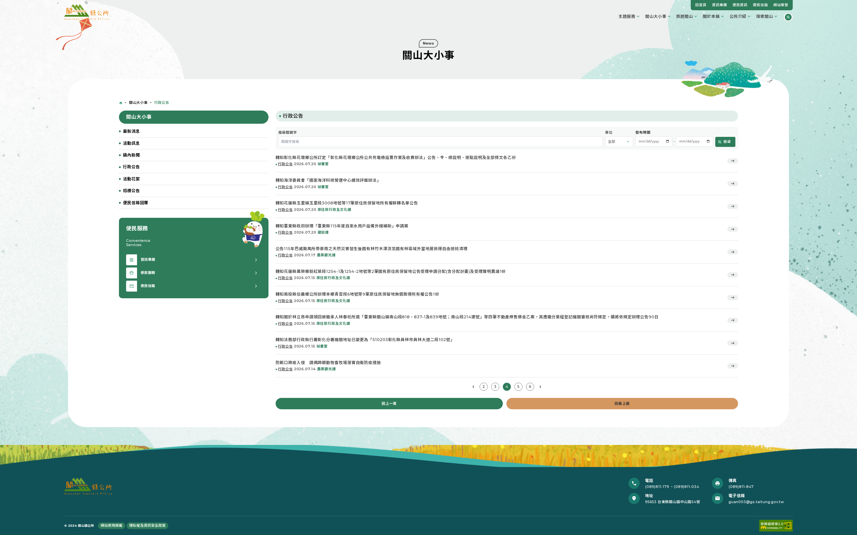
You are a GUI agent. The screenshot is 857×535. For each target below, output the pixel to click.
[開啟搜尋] (788, 17)
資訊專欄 (719, 5)
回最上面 (622, 403)
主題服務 (626, 16)
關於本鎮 (711, 16)
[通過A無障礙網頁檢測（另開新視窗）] (776, 526)
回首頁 (700, 5)
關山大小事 (655, 16)
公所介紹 (738, 16)
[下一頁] (540, 386)
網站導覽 (780, 5)
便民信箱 (760, 5)
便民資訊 (739, 5)
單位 (609, 132)
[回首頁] (121, 103)
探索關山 (764, 16)
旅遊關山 (684, 16)
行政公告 (161, 103)
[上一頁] (473, 386)
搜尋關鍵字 (287, 132)
